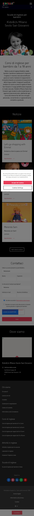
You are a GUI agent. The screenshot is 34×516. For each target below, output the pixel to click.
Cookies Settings (17, 188)
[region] (17, 180)
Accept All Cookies (18, 182)
